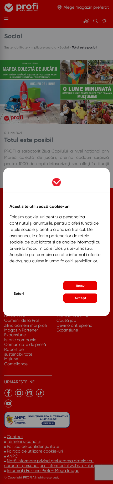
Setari (19, 293)
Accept (80, 298)
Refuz (80, 286)
